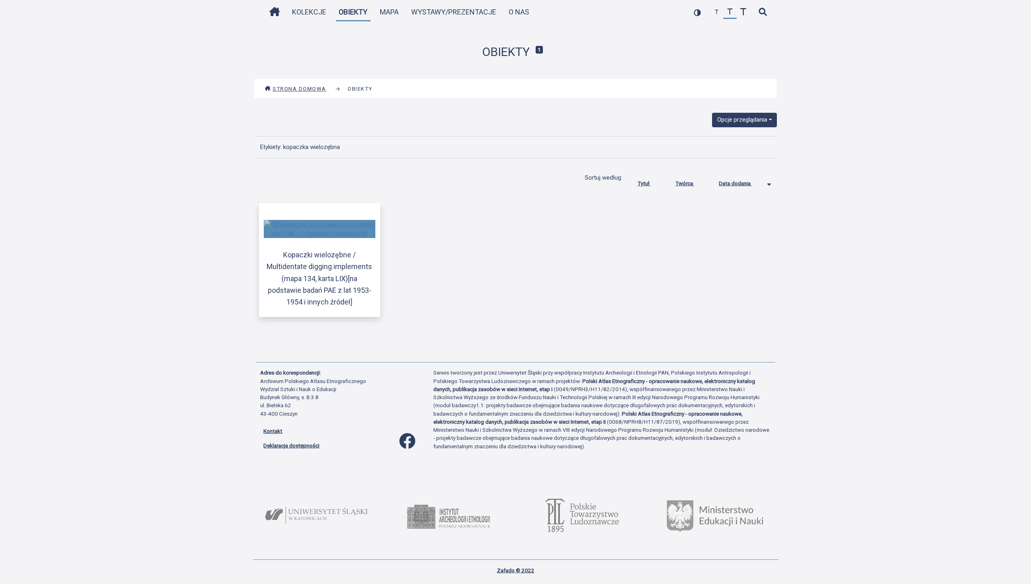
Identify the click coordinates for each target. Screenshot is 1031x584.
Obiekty (353, 12)
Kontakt (272, 431)
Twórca (684, 183)
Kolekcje (309, 12)
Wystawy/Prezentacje (453, 12)
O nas (519, 12)
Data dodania (735, 183)
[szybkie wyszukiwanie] (762, 12)
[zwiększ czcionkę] (743, 12)
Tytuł (644, 183)
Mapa (389, 12)
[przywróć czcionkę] (730, 12)
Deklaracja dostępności (291, 445)
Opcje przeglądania (742, 119)
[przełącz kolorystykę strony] (697, 12)
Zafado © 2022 (515, 570)
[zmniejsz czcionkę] (716, 12)
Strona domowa (299, 88)
